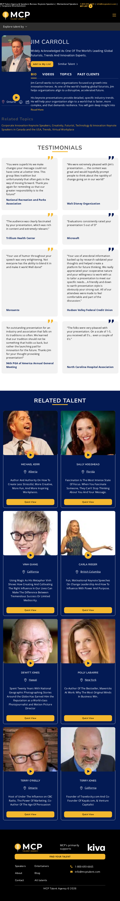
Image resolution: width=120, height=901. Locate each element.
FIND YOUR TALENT (60, 856)
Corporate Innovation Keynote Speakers (26, 125)
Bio (34, 74)
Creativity (57, 125)
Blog (37, 873)
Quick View (30, 502)
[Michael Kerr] (30, 433)
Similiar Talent (67, 64)
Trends (47, 129)
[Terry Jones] (88, 749)
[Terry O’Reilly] (30, 749)
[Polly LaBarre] (88, 641)
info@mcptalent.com (106, 4)
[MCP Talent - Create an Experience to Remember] (16, 15)
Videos (48, 74)
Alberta (32, 471)
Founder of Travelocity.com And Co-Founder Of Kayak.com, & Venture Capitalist (88, 800)
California (33, 571)
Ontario (11, 102)
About (18, 873)
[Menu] (114, 15)
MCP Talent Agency (55, 888)
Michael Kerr (30, 464)
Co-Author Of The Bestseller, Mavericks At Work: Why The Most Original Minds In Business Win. (88, 692)
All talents (41, 880)
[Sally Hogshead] (88, 433)
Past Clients (88, 74)
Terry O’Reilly (30, 780)
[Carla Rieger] (88, 533)
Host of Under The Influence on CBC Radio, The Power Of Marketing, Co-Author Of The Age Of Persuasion (30, 800)
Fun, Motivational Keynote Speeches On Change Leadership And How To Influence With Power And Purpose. (88, 584)
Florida (90, 471)
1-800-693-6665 (87, 4)
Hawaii (33, 680)
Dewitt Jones (30, 672)
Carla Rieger (88, 564)
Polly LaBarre (88, 672)
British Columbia (90, 571)
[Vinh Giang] (30, 533)
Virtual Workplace (63, 129)
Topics (66, 74)
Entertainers (42, 866)
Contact (19, 880)
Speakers (20, 866)
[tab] (34, 74)
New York (90, 680)
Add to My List (42, 64)
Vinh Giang (30, 564)
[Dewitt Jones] (30, 641)
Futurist (69, 125)
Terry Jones (88, 780)
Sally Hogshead (88, 464)
